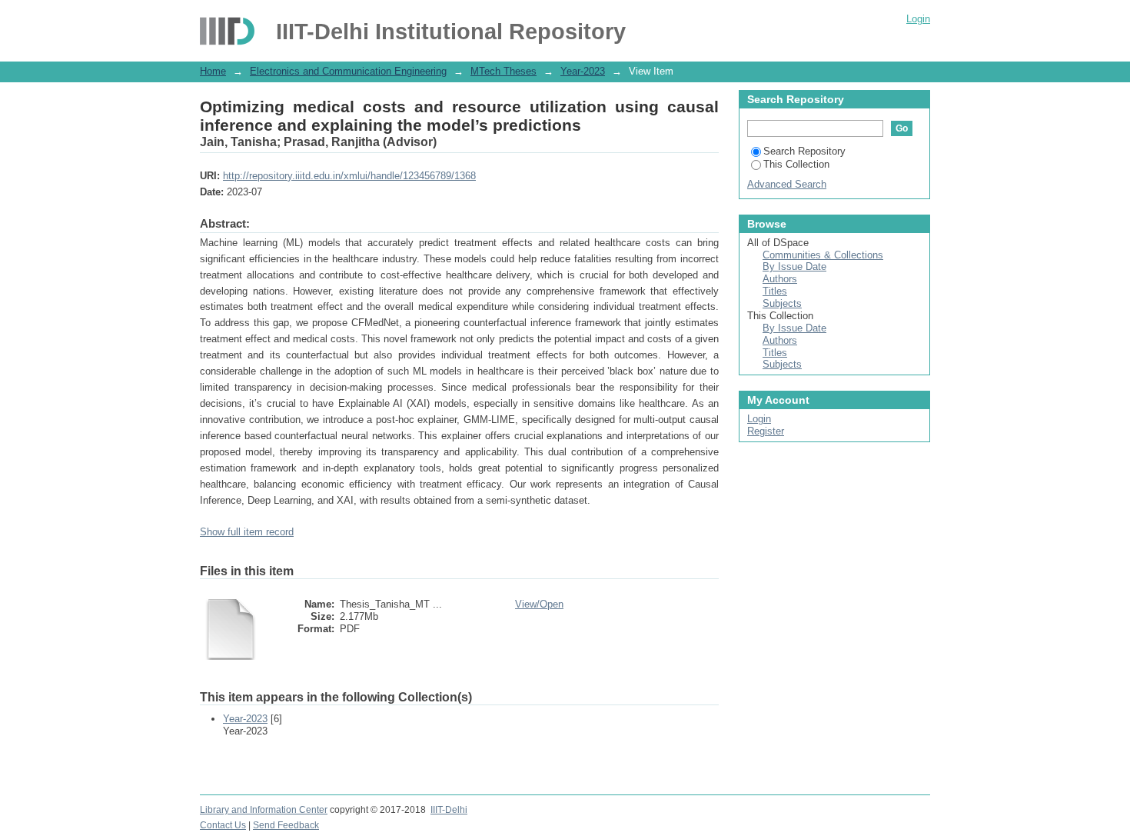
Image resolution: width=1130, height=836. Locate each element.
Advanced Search (786, 184)
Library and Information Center (263, 809)
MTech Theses (503, 71)
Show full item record (247, 532)
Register (765, 431)
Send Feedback (286, 825)
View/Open (539, 604)
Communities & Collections (823, 255)
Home (213, 71)
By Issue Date (794, 266)
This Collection (796, 164)
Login (918, 19)
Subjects (782, 303)
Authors (780, 279)
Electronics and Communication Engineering (348, 71)
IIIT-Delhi (448, 809)
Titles (775, 291)
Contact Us (223, 825)
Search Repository (804, 151)
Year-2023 (582, 71)
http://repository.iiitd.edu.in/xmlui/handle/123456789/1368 (349, 176)
